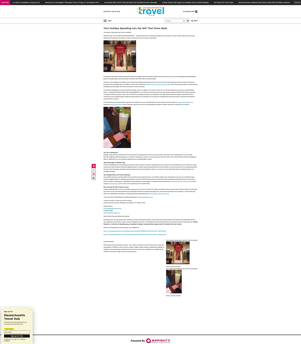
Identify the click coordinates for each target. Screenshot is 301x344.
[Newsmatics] (93, 178)
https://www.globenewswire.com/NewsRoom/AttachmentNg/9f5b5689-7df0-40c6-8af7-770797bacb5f (134, 231)
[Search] (184, 21)
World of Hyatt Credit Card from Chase (158, 84)
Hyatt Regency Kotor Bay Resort (159, 193)
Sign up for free (17, 336)
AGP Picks (5, 2)
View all (297, 2)
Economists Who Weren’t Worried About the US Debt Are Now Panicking (130, 2)
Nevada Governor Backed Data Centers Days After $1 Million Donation (264, 2)
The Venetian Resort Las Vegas (179, 181)
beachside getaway (115, 104)
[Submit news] (93, 166)
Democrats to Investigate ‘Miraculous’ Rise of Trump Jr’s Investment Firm (72, 2)
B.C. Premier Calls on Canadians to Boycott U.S (23, 2)
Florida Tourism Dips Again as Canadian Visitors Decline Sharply (185, 2)
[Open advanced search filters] (188, 21)
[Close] (30, 310)
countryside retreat (184, 102)
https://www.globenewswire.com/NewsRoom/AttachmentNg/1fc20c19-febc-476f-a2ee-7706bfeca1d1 (134, 234)
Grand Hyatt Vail (115, 183)
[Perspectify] (93, 170)
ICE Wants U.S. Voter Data (223, 2)
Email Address (9, 329)
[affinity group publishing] (93, 174)
